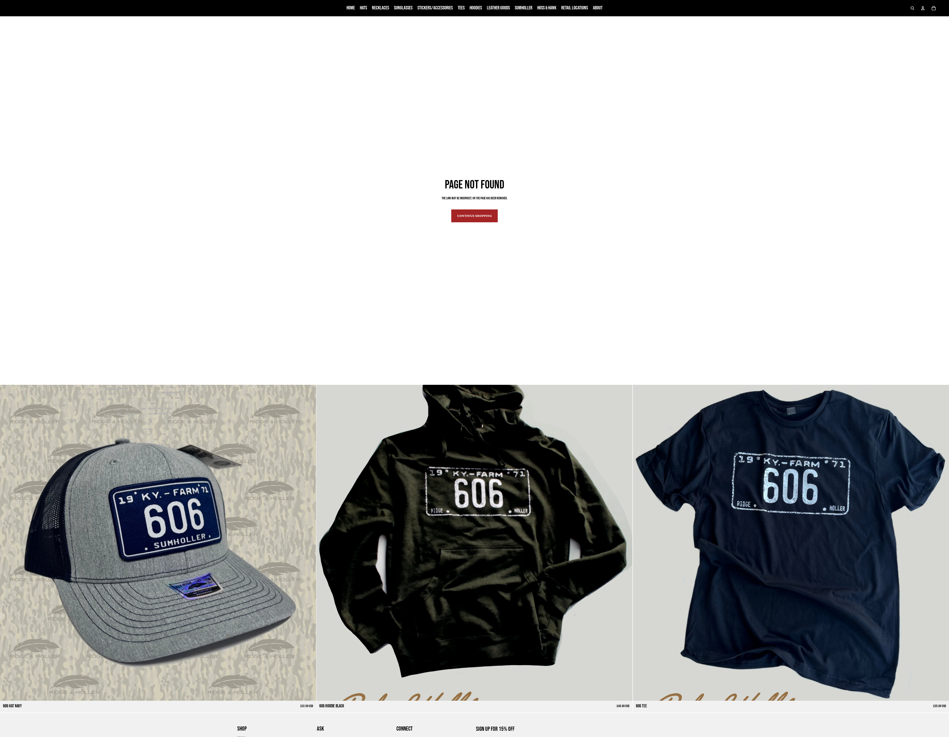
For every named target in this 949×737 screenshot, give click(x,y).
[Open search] (912, 8)
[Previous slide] (7, 542)
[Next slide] (308, 542)
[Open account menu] (922, 8)
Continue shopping (474, 216)
